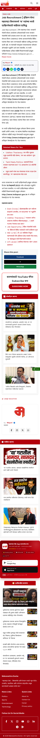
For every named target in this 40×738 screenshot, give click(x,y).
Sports (4, 700)
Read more (6, 57)
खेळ (16, 9)
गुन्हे (36, 9)
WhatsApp (20, 267)
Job (9, 14)
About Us (25, 696)
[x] (12, 721)
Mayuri (7, 63)
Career (24, 703)
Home (5, 14)
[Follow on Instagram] (17, 430)
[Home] (3, 9)
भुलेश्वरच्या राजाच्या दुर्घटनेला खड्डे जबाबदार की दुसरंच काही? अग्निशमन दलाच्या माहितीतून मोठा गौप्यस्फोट (14, 612)
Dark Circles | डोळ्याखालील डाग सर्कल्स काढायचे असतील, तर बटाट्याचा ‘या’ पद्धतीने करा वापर (21, 212)
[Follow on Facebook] (11, 430)
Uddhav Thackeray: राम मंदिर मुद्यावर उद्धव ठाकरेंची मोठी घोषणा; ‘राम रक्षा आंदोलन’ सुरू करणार (19, 155)
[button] (31, 3)
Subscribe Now (20, 286)
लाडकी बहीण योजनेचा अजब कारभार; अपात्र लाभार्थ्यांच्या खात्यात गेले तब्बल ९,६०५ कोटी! (14, 647)
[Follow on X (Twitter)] (22, 430)
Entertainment (7, 703)
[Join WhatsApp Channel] (28, 430)
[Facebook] (6, 721)
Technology (6, 707)
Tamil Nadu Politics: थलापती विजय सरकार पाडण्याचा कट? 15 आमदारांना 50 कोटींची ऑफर (19, 165)
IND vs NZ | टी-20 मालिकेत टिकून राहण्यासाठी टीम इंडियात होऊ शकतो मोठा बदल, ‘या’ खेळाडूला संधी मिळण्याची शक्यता (22, 236)
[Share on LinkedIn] (18, 69)
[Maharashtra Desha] (5, 3)
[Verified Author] (14, 423)
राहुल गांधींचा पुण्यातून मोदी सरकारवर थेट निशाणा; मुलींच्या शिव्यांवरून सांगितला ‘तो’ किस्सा (14, 635)
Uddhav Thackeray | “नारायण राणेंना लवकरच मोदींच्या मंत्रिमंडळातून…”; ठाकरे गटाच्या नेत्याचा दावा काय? (21, 221)
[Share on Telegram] (14, 69)
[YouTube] (23, 721)
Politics (4, 696)
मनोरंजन (22, 9)
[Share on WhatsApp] (11, 69)
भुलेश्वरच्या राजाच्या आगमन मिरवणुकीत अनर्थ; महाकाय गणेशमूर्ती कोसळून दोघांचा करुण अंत (14, 624)
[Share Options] (22, 69)
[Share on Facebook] (4, 69)
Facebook (20, 257)
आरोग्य (30, 9)
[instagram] (17, 721)
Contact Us (26, 699)
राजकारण (9, 9)
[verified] (11, 62)
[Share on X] (7, 69)
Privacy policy (27, 706)
